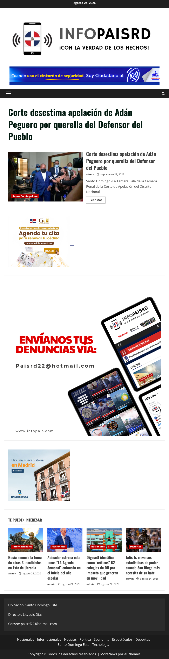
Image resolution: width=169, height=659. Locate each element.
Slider (112, 546)
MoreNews (108, 654)
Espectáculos (122, 639)
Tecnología (100, 644)
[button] (8, 93)
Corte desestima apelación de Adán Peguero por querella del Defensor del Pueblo (45, 176)
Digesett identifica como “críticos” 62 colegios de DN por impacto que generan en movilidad (102, 568)
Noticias (70, 639)
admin (90, 174)
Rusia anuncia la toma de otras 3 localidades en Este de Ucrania (25, 562)
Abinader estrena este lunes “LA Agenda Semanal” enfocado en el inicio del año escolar (64, 568)
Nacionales (59, 546)
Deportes (135, 546)
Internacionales (22, 546)
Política (85, 639)
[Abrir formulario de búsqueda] (163, 93)
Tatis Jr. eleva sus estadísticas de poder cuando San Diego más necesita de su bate (143, 565)
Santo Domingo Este (25, 196)
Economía (101, 639)
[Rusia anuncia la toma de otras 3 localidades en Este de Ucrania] (25, 540)
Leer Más (97, 201)
